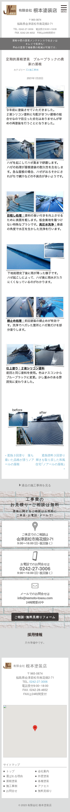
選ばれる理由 (14, 776)
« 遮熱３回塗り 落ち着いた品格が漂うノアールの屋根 (19, 459)
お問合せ (11, 791)
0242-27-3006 (38, 681)
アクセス (43, 786)
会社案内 (43, 771)
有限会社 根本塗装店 (40, 805)
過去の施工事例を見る (36, 485)
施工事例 (33, 69)
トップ (10, 771)
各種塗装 (43, 781)
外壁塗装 (43, 776)
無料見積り (45, 791)
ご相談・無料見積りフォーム (35, 617)
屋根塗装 (11, 781)
